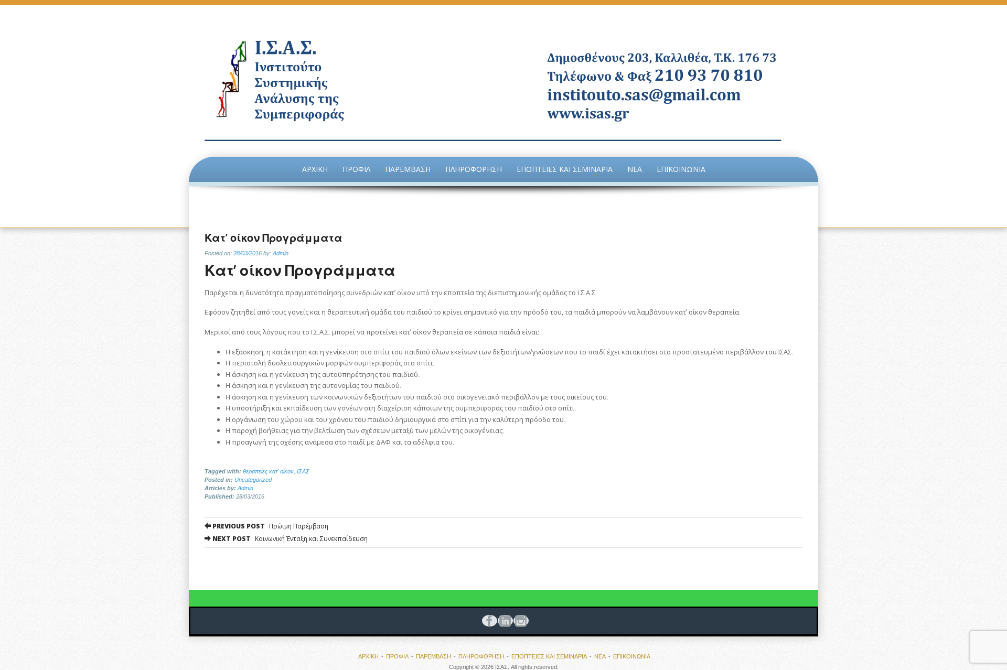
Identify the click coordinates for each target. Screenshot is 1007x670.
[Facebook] (488, 620)
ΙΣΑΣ (303, 471)
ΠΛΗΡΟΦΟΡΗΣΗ (473, 169)
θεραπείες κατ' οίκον (268, 471)
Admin (280, 253)
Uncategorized (253, 480)
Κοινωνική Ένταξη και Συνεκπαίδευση (289, 538)
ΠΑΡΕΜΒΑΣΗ (408, 169)
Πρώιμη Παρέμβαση (269, 526)
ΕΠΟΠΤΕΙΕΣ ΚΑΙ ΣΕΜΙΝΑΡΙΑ (565, 169)
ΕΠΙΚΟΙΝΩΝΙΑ (681, 169)
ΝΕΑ (634, 169)
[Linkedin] (503, 620)
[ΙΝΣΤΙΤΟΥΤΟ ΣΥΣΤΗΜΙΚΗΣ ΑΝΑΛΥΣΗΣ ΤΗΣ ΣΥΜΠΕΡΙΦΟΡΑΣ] (503, 81)
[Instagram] (519, 620)
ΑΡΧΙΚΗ (315, 169)
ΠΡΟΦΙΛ (356, 169)
